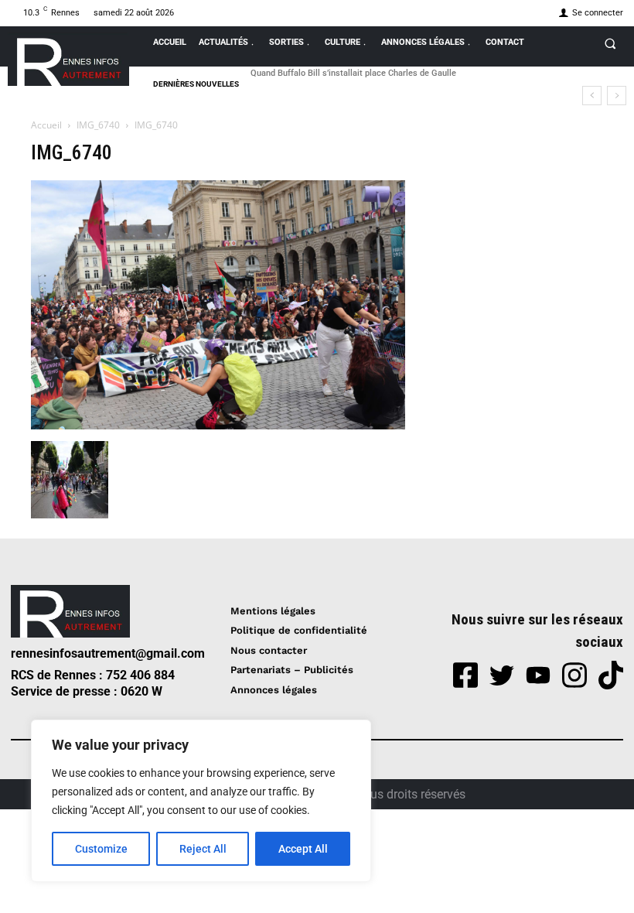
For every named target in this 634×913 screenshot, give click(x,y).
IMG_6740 (98, 125)
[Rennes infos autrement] (68, 59)
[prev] (592, 95)
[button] (610, 43)
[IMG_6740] (218, 425)
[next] (616, 95)
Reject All (203, 849)
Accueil (46, 125)
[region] (201, 801)
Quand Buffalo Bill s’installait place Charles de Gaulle (353, 73)
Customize (101, 849)
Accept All (303, 849)
